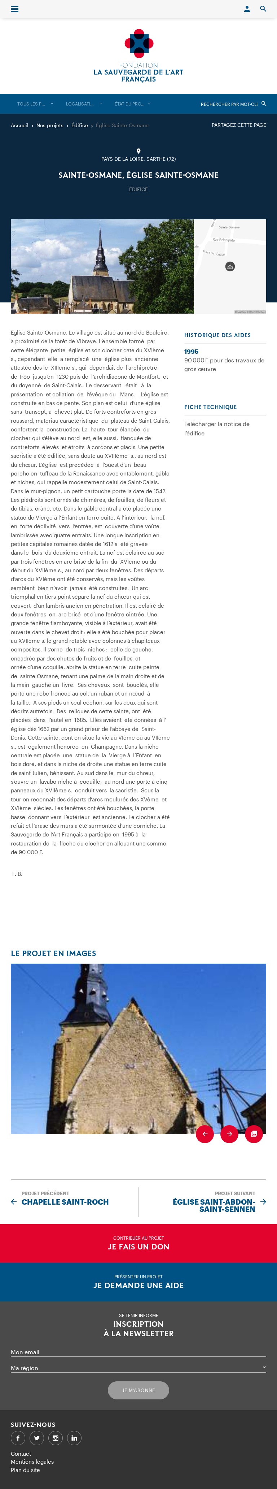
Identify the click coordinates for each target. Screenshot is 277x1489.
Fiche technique (210, 407)
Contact (21, 1453)
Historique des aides (217, 336)
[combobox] (35, 104)
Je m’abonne (138, 1390)
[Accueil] (138, 56)
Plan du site (25, 1470)
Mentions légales (32, 1461)
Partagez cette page (239, 125)
